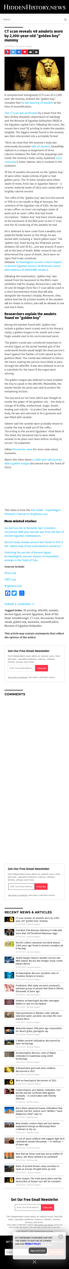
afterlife (42, 610)
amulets (53, 610)
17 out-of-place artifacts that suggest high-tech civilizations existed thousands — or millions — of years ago (40, 1141)
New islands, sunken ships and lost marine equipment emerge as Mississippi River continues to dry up (38, 1126)
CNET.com (10, 579)
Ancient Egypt (12, 614)
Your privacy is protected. (18, 677)
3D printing (30, 610)
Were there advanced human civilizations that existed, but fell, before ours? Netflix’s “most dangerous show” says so (39, 1111)
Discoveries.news (22, 449)
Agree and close (37, 1250)
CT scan (34, 618)
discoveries (47, 618)
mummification (49, 621)
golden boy (19, 621)
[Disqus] (34, 739)
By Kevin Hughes (33, 924)
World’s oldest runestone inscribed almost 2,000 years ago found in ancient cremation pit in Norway (39, 945)
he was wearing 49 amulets (37, 102)
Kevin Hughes (25, 46)
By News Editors (33, 1148)
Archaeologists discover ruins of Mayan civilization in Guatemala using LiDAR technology (36, 1056)
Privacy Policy (33, 1244)
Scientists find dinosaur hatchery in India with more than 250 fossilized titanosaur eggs (39, 932)
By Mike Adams (33, 1102)
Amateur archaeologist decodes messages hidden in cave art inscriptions (37, 1002)
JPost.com (10, 573)
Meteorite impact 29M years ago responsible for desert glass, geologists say (39, 1030)
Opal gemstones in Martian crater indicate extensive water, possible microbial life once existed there (39, 1016)
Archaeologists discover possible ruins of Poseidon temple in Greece (37, 975)
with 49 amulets (40, 146)
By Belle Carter (33, 1133)
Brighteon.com (13, 585)
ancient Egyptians (32, 614)
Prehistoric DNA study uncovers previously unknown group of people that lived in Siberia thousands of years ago (39, 988)
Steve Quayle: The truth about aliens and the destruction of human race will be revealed (39, 1180)
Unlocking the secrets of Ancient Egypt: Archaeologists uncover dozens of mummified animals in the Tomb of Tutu (31, 556)
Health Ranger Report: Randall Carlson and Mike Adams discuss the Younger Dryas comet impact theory (39, 961)
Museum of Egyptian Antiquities (23, 625)
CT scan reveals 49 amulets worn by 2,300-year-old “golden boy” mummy (38, 919)
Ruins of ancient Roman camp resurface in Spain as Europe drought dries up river (37, 1167)
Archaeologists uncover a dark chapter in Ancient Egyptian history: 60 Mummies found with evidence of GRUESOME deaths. (33, 266)
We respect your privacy (44, 1225)
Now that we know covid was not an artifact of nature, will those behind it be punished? (39, 1155)
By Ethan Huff (32, 1117)
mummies (33, 621)
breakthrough (20, 618)
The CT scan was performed (21, 113)
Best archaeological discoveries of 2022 (36, 1080)
